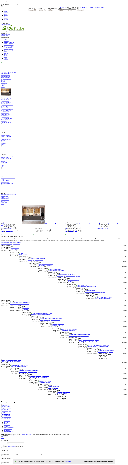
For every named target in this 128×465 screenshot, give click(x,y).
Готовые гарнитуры (6, 98)
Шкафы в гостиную (6, 136)
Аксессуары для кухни (6, 118)
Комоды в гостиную (6, 137)
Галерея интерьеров (9, 427)
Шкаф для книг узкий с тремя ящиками (41, 314)
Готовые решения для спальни (8, 72)
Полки (2, 85)
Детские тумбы (4, 196)
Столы (5, 16)
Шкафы (5, 11)
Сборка (5, 423)
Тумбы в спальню (5, 73)
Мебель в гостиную (8, 45)
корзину (12, 435)
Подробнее (68, 461)
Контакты (6, 41)
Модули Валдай (6, 414)
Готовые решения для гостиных (9, 133)
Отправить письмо (8, 431)
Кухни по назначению (6, 110)
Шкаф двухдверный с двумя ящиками (10, 361)
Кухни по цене (4, 106)
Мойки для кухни (5, 119)
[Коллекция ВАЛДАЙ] (96, 231)
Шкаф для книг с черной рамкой (56, 270)
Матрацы (6, 19)
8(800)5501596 (4, 35)
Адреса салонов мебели (32, 10)
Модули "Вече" (6, 409)
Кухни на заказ (4, 107)
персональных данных (12, 446)
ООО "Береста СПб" (27, 434)
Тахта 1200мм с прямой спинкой (18, 366)
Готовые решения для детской (8, 194)
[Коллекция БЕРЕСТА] (32, 231)
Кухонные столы (5, 115)
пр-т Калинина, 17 (61, 10)
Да (1, 5)
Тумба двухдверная (53, 388)
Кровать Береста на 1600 (56, 325)
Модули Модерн (6, 415)
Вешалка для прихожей (62, 393)
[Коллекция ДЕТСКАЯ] (96, 234)
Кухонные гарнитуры (9, 42)
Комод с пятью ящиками (44, 382)
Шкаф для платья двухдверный (67, 330)
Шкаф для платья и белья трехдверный (95, 292)
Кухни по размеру (5, 103)
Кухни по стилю (5, 99)
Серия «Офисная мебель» (7, 183)
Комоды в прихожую (6, 159)
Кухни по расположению (7, 105)
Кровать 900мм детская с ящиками (28, 372)
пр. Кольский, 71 (70, 10)
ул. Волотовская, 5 (51, 10)
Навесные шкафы (5, 111)
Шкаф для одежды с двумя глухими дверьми (68, 276)
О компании (7, 425)
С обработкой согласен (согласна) (12, 446)
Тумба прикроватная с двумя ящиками (10, 244)
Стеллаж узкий (14, 249)
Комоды (6, 12)
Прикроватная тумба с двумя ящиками (79, 336)
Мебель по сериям (8, 50)
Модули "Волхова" (6, 408)
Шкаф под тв (70, 281)
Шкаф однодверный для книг (35, 260)
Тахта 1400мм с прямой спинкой (103, 298)
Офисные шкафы (5, 180)
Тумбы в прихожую (6, 157)
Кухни (3, 412)
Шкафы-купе (4, 83)
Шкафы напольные (5, 114)
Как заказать (7, 421)
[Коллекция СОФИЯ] (32, 229)
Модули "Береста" (6, 406)
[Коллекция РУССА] (112, 229)
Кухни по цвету (5, 101)
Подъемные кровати (6, 79)
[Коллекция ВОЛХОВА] (16, 234)
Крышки (3, 81)
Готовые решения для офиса (8, 178)
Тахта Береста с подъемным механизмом (97, 346)
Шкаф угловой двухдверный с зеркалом (50, 320)
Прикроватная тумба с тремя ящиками (19, 304)
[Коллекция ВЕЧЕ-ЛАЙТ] (48, 234)
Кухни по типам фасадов (7, 109)
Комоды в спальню (5, 76)
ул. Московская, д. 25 (80, 10)
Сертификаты (7, 430)
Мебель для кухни (49, 223)
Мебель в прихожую (9, 46)
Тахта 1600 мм (23, 254)
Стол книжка (25, 309)
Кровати (6, 15)
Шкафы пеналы (5, 113)
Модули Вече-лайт (6, 417)
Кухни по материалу (6, 102)
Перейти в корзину (5, 24)
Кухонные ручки (5, 117)
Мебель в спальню (8, 43)
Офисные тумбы (5, 182)
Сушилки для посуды (6, 122)
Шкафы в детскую (5, 197)
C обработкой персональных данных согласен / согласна (98, 461)
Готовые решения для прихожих (9, 155)
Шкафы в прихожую (6, 158)
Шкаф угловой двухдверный (105, 352)
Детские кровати (5, 200)
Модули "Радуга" (6, 411)
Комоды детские (5, 198)
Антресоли (3, 84)
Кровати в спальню (5, 77)
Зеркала (5, 18)
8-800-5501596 (61, 7)
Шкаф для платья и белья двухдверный (86, 286)
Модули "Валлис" (6, 418)
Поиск (5, 39)
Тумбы (5, 14)
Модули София (5, 405)
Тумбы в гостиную (5, 135)
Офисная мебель (8, 47)
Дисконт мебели (8, 429)
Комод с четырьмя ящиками (45, 265)
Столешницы (4, 121)
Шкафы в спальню (5, 75)
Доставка (6, 422)
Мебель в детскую (8, 49)
